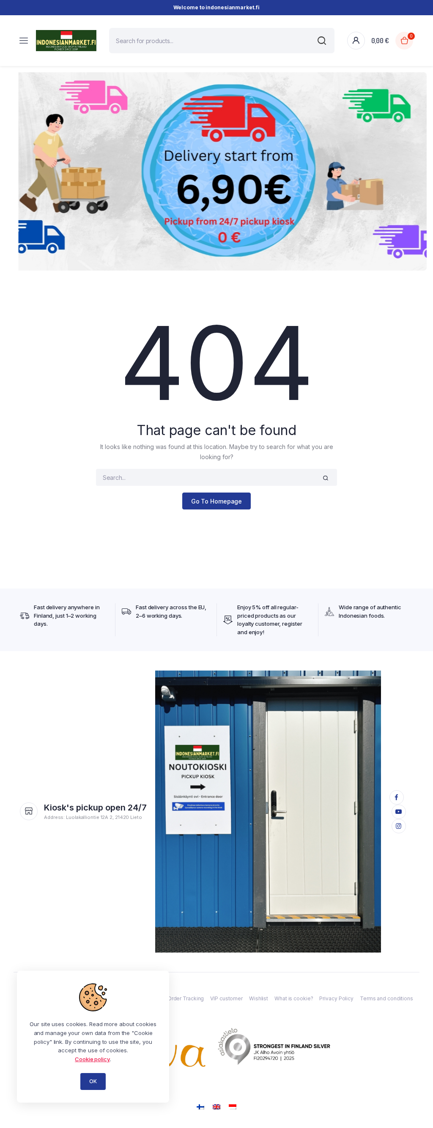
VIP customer (226, 998)
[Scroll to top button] (419, 1094)
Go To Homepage (216, 501)
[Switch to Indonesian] (233, 1106)
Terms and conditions (386, 998)
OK (93, 1081)
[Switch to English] (216, 1106)
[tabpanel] (216, 171)
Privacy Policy (336, 998)
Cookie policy (92, 1059)
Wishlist (258, 998)
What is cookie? (293, 998)
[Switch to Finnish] (200, 1106)
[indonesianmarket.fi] (66, 40)
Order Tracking (185, 998)
